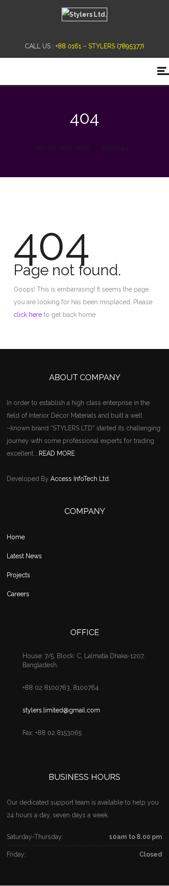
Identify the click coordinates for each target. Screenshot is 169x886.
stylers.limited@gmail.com (61, 710)
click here (28, 314)
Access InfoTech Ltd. (80, 478)
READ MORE (57, 453)
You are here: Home (63, 148)
